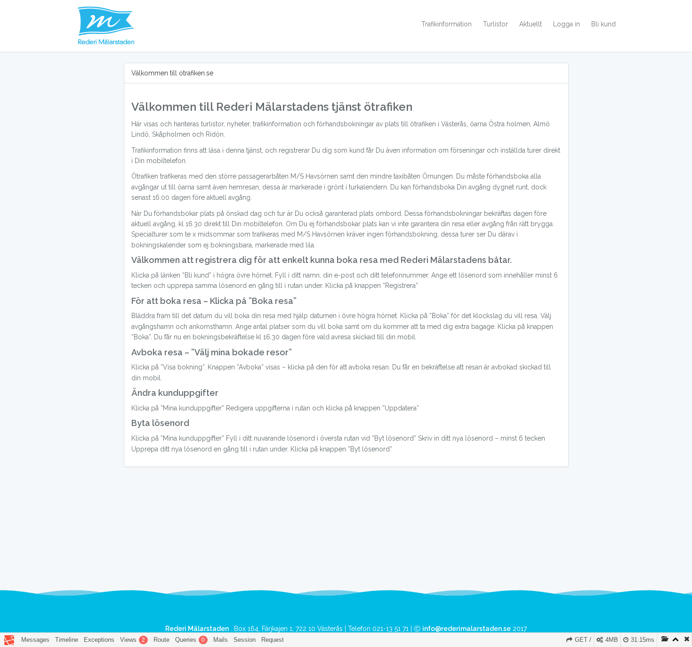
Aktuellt (530, 24)
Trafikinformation (446, 24)
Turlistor (495, 24)
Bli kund (603, 24)
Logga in (566, 24)
